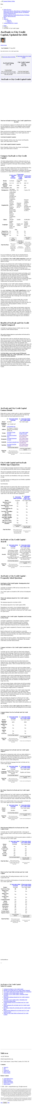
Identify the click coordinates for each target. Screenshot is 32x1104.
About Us (6, 19)
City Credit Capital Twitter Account (23, 433)
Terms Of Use (7, 1071)
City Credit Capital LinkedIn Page (23, 442)
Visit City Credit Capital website (20, 242)
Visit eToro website (27, 238)
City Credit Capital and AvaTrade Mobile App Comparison (17, 991)
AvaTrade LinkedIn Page (13, 442)
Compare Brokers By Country (11, 23)
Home (5, 25)
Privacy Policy (7, 1072)
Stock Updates (7, 1084)
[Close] (1, 7)
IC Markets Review (25, 11)
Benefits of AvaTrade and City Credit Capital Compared (17, 990)
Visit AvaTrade (8, 70)
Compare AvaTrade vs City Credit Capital (13, 989)
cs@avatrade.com (11, 426)
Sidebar (5, 1102)
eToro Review (17, 11)
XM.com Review (12, 16)
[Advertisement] (16, 101)
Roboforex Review (18, 12)
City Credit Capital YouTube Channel (23, 445)
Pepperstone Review (8, 12)
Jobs (5, 1068)
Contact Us (9, 21)
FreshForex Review (8, 15)
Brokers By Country (8, 1082)
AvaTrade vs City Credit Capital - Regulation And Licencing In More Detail (15, 1000)
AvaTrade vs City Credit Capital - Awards (13, 993)
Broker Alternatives (8, 1081)
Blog (5, 17)
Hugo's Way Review (8, 11)
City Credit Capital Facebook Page (23, 436)
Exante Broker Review (18, 15)
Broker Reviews (7, 9)
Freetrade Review (12, 13)
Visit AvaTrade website (13, 239)
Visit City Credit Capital (23, 71)
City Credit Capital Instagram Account (23, 439)
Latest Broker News (8, 1078)
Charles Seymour (4, 45)
